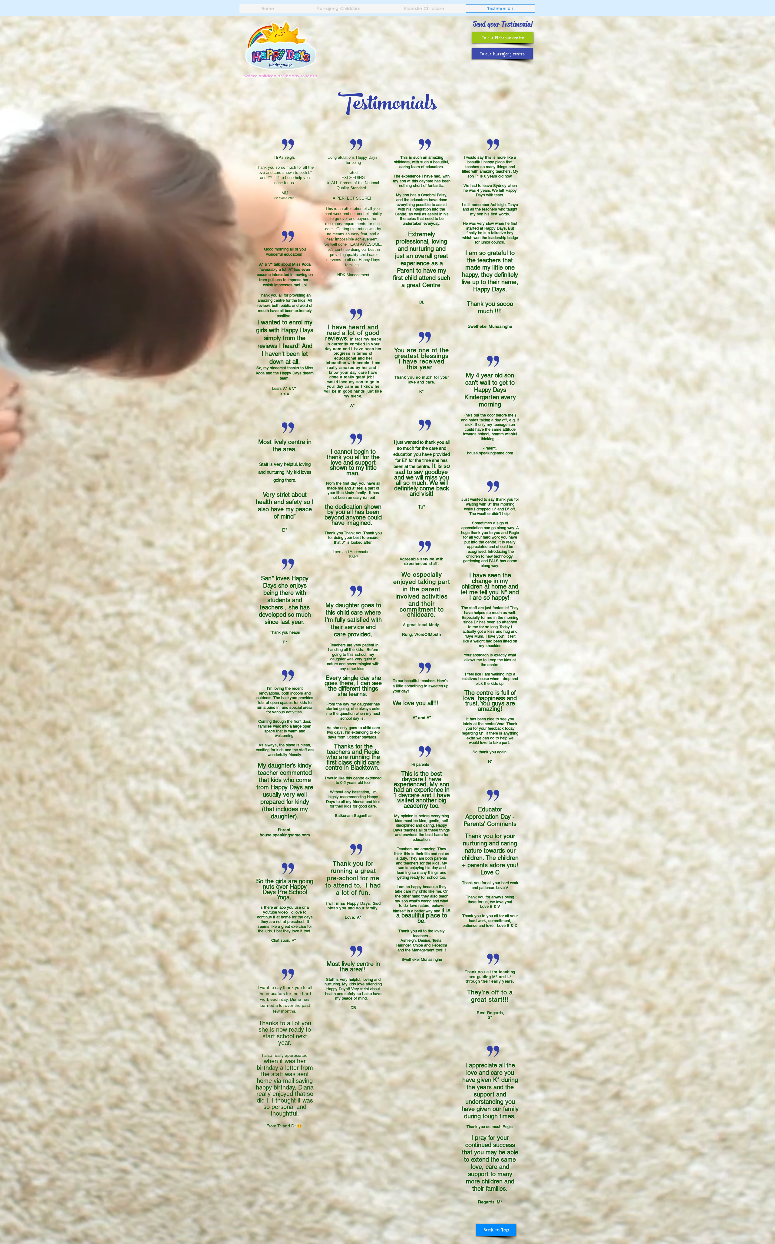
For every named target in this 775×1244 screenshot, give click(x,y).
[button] (502, 37)
